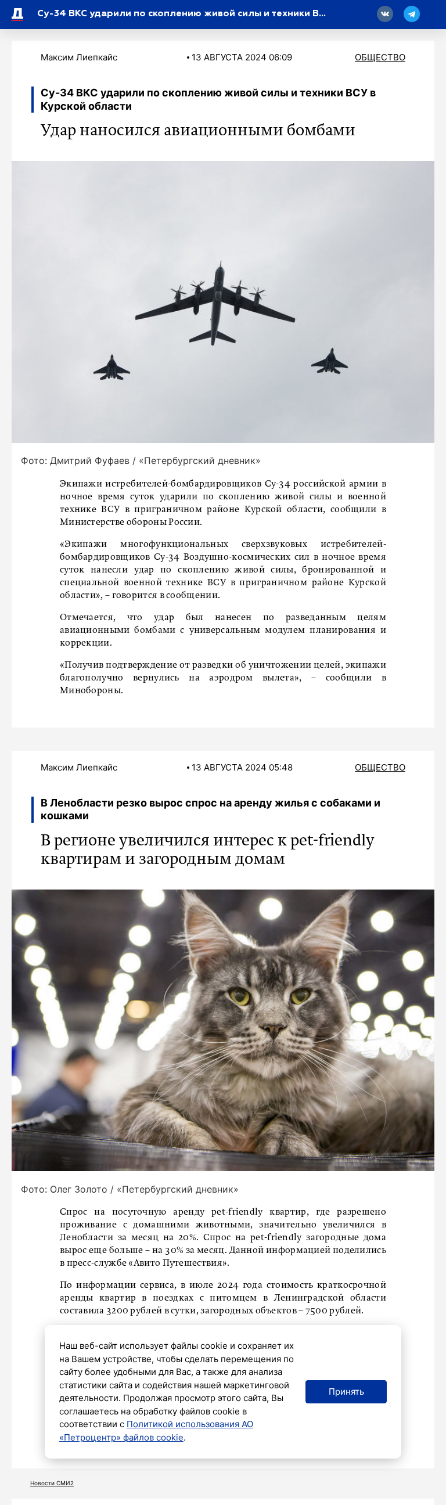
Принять (346, 1391)
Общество (380, 57)
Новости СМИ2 (52, 1482)
